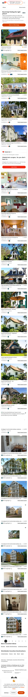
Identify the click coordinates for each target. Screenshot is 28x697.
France (11, 654)
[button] (15, 3)
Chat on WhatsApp (14, 25)
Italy (15, 654)
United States (4, 654)
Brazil (18, 654)
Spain (22, 654)
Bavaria (3, 646)
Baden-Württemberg (11, 646)
